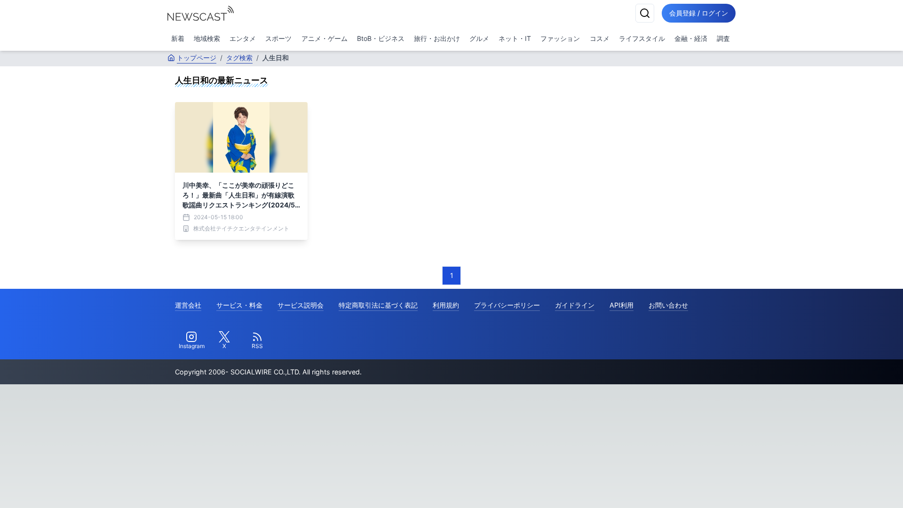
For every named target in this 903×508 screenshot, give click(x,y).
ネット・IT (515, 38)
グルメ (479, 38)
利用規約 (446, 305)
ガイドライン (574, 305)
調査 (723, 38)
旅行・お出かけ (437, 38)
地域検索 (207, 38)
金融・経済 (690, 38)
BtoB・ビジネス (380, 38)
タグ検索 (239, 58)
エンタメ (243, 38)
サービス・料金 (239, 305)
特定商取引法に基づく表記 (378, 305)
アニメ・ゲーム (324, 38)
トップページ (196, 58)
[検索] (644, 13)
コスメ (600, 38)
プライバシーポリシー (507, 305)
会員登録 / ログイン (698, 13)
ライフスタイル (642, 38)
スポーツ (278, 38)
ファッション (560, 38)
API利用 (622, 305)
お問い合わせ (668, 305)
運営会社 (188, 305)
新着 (177, 38)
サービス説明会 (300, 305)
